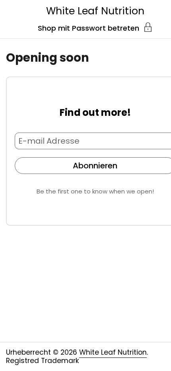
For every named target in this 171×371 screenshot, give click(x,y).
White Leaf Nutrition (95, 11)
